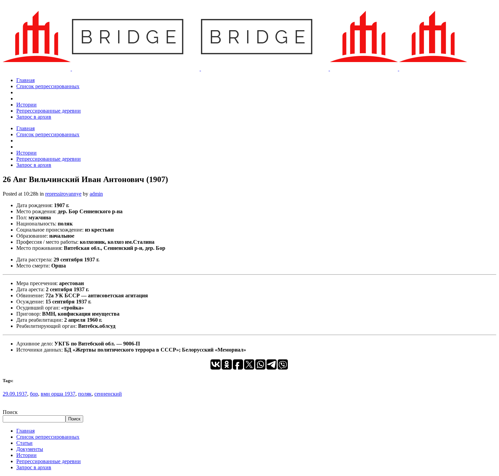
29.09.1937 (15, 394)
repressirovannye (63, 194)
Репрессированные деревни (48, 461)
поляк (85, 394)
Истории (26, 455)
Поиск (10, 412)
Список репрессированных (47, 437)
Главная (25, 431)
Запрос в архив (33, 467)
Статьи (24, 443)
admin (96, 194)
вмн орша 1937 (58, 394)
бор (34, 394)
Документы (29, 449)
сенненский (108, 394)
